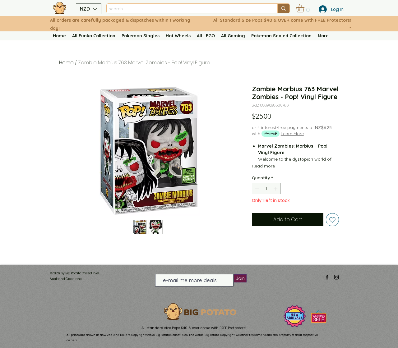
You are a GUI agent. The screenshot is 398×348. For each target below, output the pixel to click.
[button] (88, 8)
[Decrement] (256, 188)
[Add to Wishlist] (332, 219)
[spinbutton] (266, 188)
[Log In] (320, 9)
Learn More (292, 133)
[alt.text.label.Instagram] (336, 277)
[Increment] (276, 188)
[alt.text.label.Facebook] (327, 277)
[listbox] (88, 8)
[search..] (283, 8)
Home (66, 62)
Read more (263, 166)
